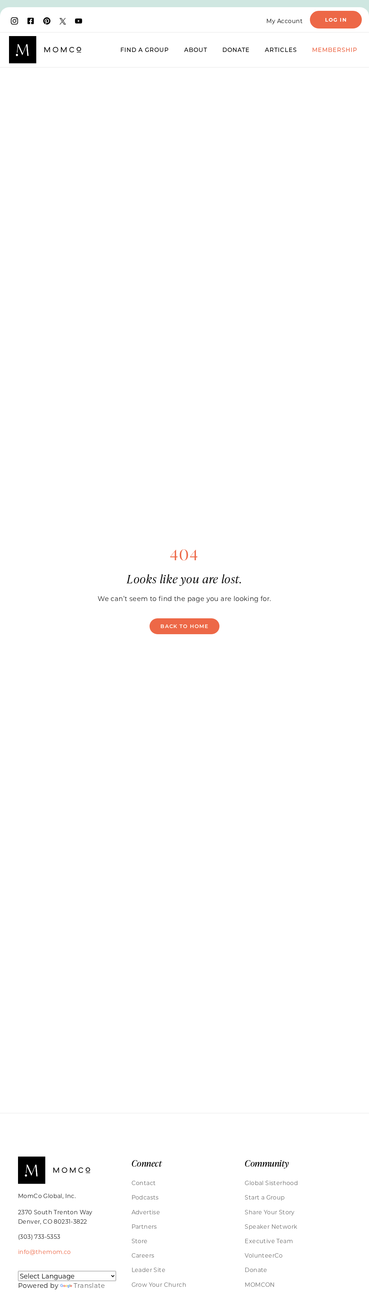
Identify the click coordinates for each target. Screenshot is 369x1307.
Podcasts (145, 1197)
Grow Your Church (159, 1284)
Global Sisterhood (271, 1183)
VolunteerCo (264, 1255)
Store (140, 1241)
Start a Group (265, 1197)
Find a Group (144, 49)
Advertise (146, 1212)
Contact (144, 1183)
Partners (144, 1226)
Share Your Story (269, 1212)
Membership (334, 49)
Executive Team (269, 1241)
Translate (89, 1285)
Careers (143, 1255)
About (195, 49)
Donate (236, 49)
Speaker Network (271, 1226)
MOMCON (260, 1284)
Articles (281, 49)
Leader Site (148, 1269)
